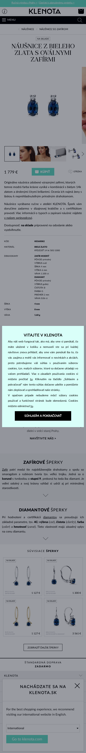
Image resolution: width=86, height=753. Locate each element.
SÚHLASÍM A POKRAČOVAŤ (43, 415)
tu (31, 379)
